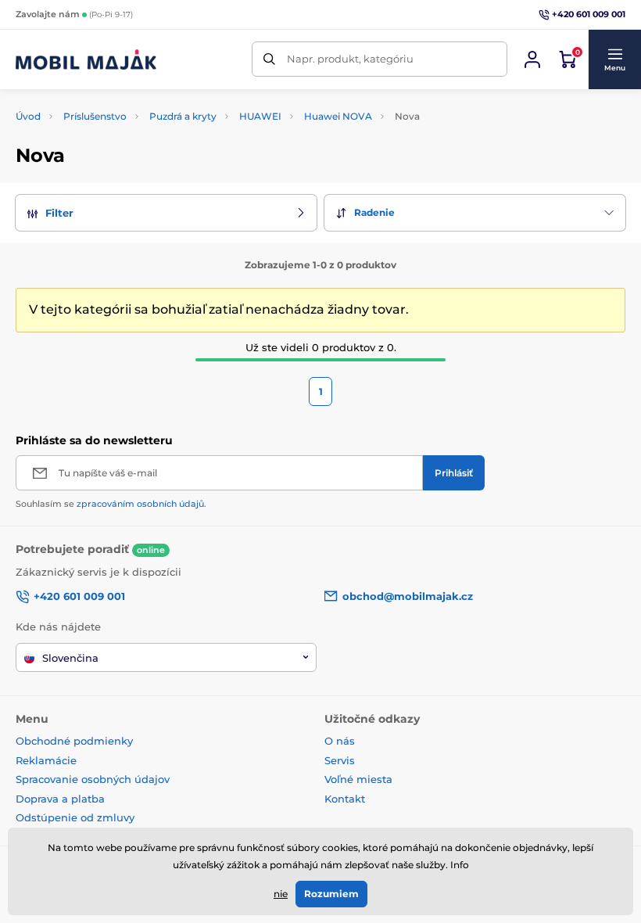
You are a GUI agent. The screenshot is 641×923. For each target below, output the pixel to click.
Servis (339, 760)
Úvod (28, 116)
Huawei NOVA (338, 116)
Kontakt (344, 798)
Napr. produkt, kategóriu (350, 58)
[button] (614, 59)
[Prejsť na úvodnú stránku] (86, 59)
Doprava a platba (60, 798)
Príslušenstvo (95, 116)
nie (281, 894)
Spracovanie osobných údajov (93, 779)
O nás (339, 740)
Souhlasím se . (111, 503)
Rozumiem (331, 894)
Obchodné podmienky (74, 740)
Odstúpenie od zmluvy (77, 817)
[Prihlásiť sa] (532, 59)
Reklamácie (46, 760)
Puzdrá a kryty (183, 116)
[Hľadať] (269, 59)
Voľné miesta (358, 779)
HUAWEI (260, 116)
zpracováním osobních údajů (140, 503)
